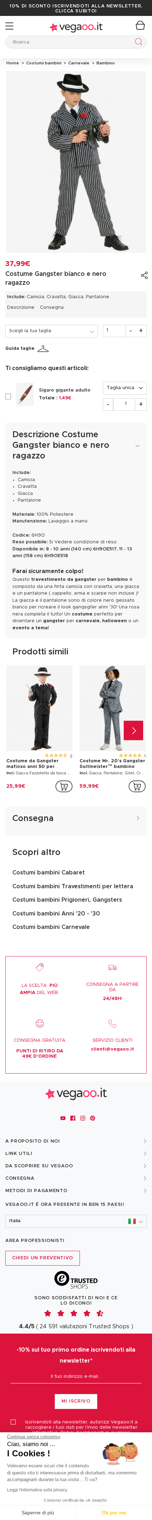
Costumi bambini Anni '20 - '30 (56, 914)
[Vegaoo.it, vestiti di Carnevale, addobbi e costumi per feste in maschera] (76, 26)
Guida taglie (20, 348)
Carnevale (78, 63)
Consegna (52, 307)
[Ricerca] (137, 43)
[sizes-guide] (44, 349)
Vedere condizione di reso (85, 542)
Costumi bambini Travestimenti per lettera (72, 886)
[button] (76, 1221)
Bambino (104, 63)
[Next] (133, 730)
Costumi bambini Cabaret (48, 872)
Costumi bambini (43, 63)
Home (12, 63)
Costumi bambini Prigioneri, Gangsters (67, 900)
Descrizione (20, 307)
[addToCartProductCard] (63, 786)
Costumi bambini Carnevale (51, 927)
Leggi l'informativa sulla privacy (37, 1489)
